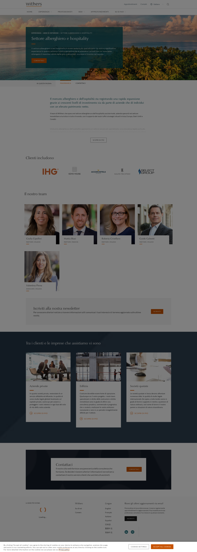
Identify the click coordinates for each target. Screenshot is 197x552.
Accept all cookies (162, 547)
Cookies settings (139, 547)
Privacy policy (64, 550)
